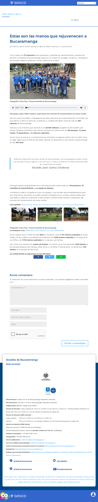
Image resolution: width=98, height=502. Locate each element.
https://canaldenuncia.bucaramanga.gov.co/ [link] (60, 446)
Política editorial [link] (29, 479)
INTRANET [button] (6, 17)
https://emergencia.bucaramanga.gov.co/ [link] (29, 449)
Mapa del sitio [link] (74, 482)
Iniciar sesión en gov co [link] (11, 14)
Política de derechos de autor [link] (71, 479)
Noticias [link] (55, 46)
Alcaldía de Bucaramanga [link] (23, 461)
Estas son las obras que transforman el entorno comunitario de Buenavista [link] (53, 205)
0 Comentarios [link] (66, 46)
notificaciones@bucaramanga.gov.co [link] (43, 443)
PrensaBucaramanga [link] (64, 469)
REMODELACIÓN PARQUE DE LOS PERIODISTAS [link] (45, 230)
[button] (91, 20)
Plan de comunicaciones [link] (48, 479)
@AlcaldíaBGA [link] (62, 461)
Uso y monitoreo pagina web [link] (55, 482)
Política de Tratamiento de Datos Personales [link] (64, 477)
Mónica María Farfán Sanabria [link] (25, 46)
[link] (18, 4)
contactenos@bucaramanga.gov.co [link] (32, 440)
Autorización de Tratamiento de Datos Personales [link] (24, 477)
